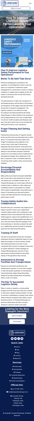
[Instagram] (18, 338)
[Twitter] (15, 338)
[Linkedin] (21, 338)
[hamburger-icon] (30, 3)
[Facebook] (12, 338)
